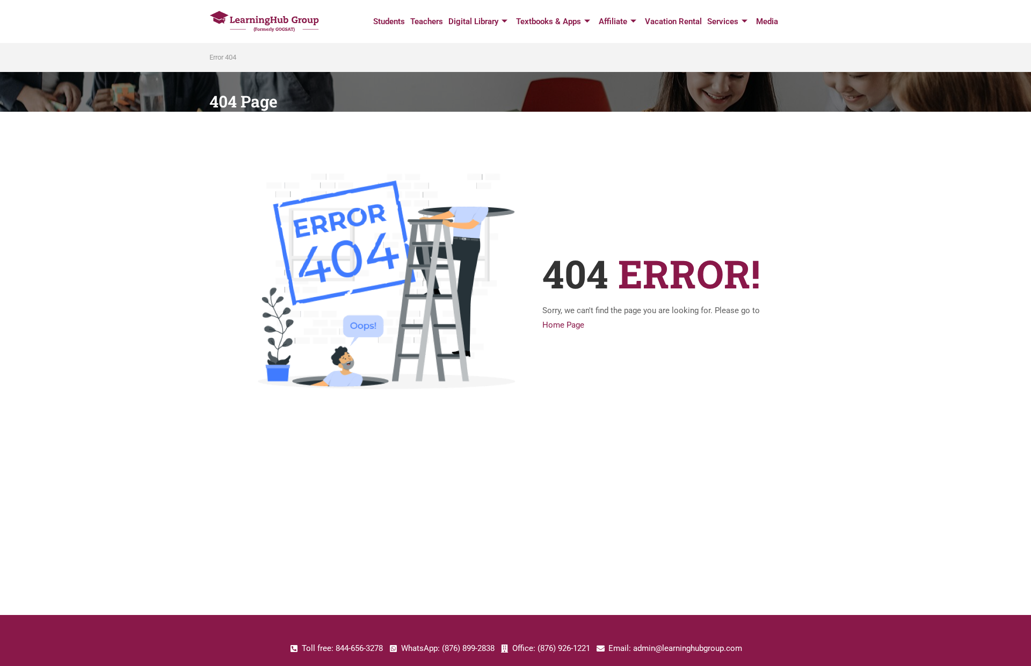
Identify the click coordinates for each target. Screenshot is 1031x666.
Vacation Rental (673, 21)
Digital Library (473, 21)
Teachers (426, 21)
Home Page (563, 325)
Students (389, 21)
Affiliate (613, 21)
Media (767, 21)
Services (722, 21)
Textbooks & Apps (548, 21)
